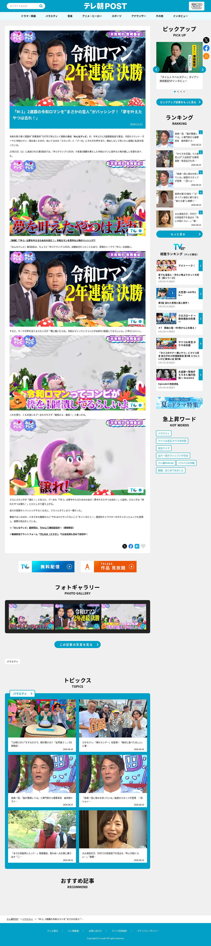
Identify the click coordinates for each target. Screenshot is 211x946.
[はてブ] (137, 546)
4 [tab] (184, 91)
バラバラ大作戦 (186, 463)
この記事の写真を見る (76, 644)
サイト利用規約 (119, 930)
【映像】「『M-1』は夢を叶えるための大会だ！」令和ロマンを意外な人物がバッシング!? (52, 240)
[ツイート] (124, 546)
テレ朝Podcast (166, 463)
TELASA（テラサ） (49, 534)
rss (206, 56)
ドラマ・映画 (28, 16)
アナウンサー (138, 16)
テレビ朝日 (52, 930)
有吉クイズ (164, 448)
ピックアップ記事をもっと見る (178, 102)
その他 (159, 16)
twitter (206, 40)
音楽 (70, 16)
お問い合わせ (95, 930)
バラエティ (52, 16)
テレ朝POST (105, 6)
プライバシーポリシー (148, 930)
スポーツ (117, 16)
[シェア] (131, 546)
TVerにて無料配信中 (50, 527)
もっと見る (178, 234)
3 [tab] (181, 91)
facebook (206, 48)
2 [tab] (178, 91)
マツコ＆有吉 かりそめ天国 (172, 440)
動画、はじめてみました (171, 470)
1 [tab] (175, 91)
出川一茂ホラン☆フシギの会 (173, 455)
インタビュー (180, 16)
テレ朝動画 (73, 930)
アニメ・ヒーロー (92, 16)
